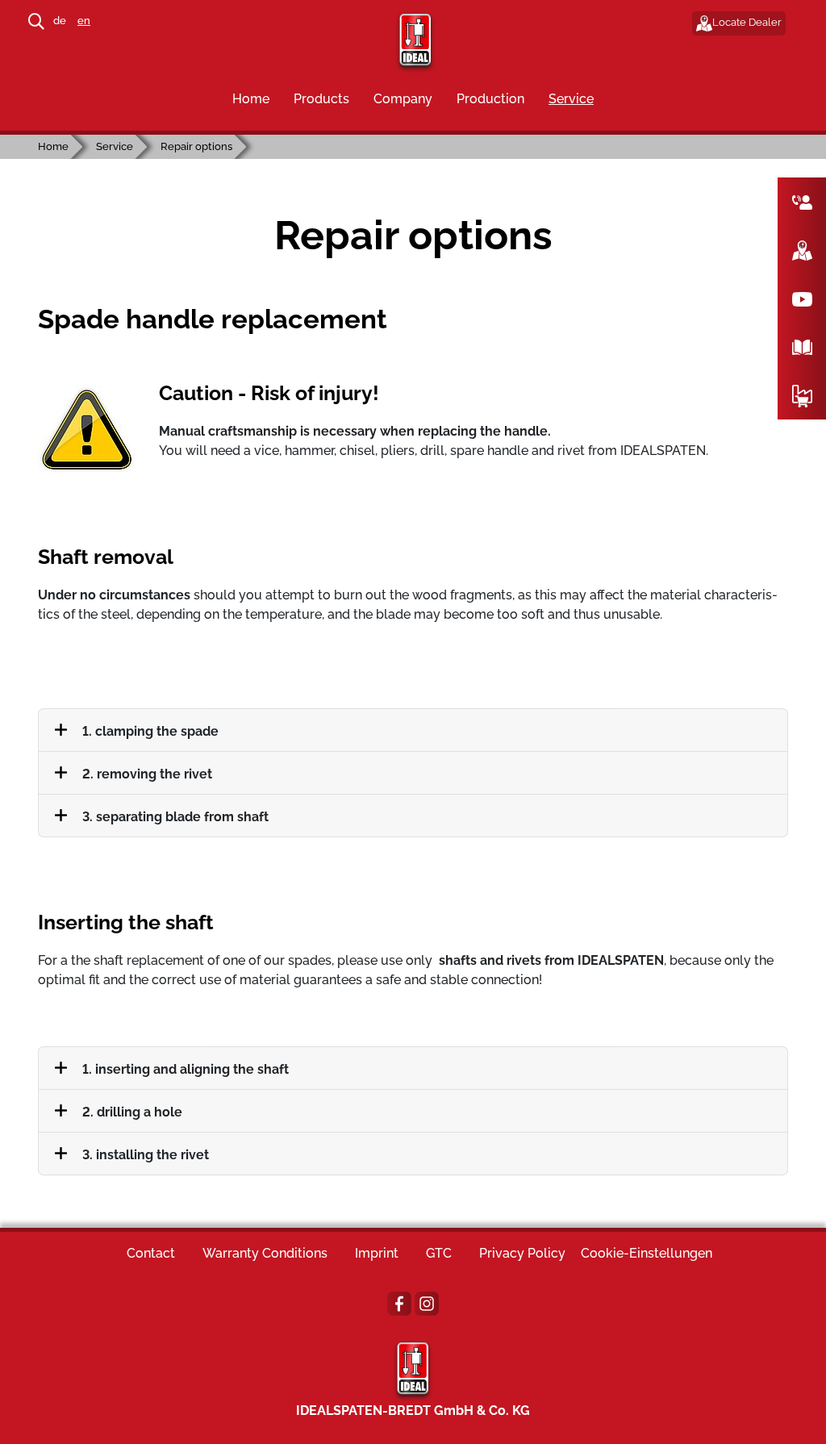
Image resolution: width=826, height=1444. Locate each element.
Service (571, 98)
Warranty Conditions (264, 1253)
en (83, 21)
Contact (151, 1253)
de (59, 21)
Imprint (376, 1253)
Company (402, 98)
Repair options (196, 146)
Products (321, 98)
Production (490, 98)
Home (250, 98)
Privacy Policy (522, 1253)
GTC (439, 1253)
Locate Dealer (747, 22)
